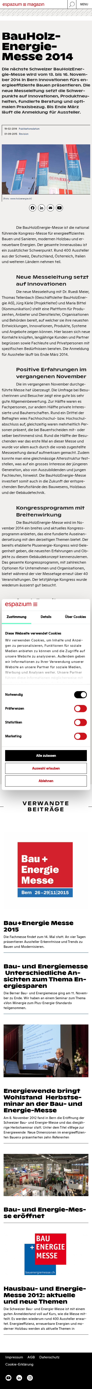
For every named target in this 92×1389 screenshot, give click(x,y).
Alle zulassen (46, 755)
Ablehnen (46, 781)
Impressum (14, 1357)
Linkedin (19, 1378)
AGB (31, 1357)
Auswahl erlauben (46, 768)
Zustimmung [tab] (17, 616)
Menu (84, 4)
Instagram (30, 1378)
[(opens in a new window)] (59, 207)
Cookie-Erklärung (19, 1364)
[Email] (50, 207)
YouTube (8, 1378)
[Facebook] (32, 207)
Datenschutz (49, 1357)
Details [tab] (46, 616)
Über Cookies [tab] (75, 616)
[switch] (80, 708)
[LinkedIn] (41, 207)
